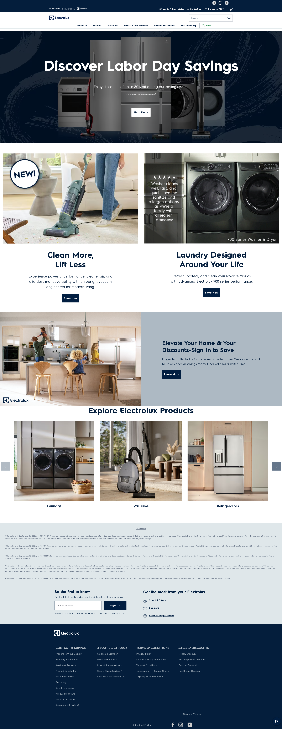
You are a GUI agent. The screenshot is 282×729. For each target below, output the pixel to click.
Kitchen (97, 25)
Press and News (106, 659)
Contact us (195, 9)
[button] (220, 3)
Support (154, 608)
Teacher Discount (187, 665)
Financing (61, 682)
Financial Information (108, 665)
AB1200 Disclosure (65, 693)
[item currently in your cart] (230, 9)
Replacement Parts (66, 705)
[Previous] (5, 467)
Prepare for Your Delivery (69, 653)
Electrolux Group (106, 653)
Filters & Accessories (136, 25)
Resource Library (65, 676)
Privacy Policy (144, 653)
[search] (229, 18)
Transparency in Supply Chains (152, 671)
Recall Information (65, 688)
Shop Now (70, 298)
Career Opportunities (108, 671)
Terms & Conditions (146, 665)
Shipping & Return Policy (149, 676)
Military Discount (187, 653)
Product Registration (161, 615)
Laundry (82, 25)
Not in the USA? (140, 725)
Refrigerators (228, 506)
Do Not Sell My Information (151, 659)
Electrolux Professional (109, 676)
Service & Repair (65, 665)
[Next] (276, 467)
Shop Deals (141, 112)
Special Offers (157, 600)
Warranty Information (67, 659)
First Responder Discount (191, 659)
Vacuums (112, 25)
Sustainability (189, 25)
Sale (208, 25)
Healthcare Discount (189, 671)
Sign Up (115, 605)
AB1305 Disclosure (65, 699)
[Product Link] (54, 461)
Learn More (171, 374)
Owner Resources (164, 25)
